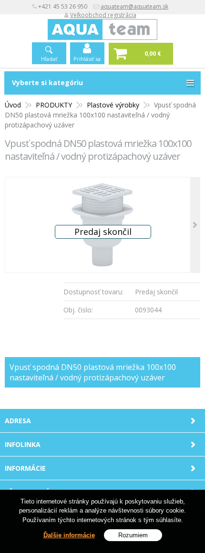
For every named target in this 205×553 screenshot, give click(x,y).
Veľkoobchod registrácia (103, 15)
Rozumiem (133, 535)
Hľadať (49, 58)
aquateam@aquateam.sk (134, 6)
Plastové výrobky (113, 104)
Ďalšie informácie (69, 535)
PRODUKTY (54, 104)
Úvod (13, 104)
